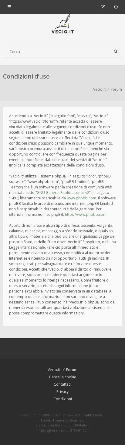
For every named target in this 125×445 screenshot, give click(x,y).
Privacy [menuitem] (62, 391)
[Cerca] (116, 51)
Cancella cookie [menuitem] (62, 377)
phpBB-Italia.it (78, 425)
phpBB (41, 415)
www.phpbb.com (81, 198)
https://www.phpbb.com (85, 214)
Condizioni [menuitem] (62, 398)
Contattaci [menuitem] (62, 384)
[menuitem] (116, 6)
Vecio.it (54, 369)
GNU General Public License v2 (63, 192)
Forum (71, 369)
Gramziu (77, 420)
